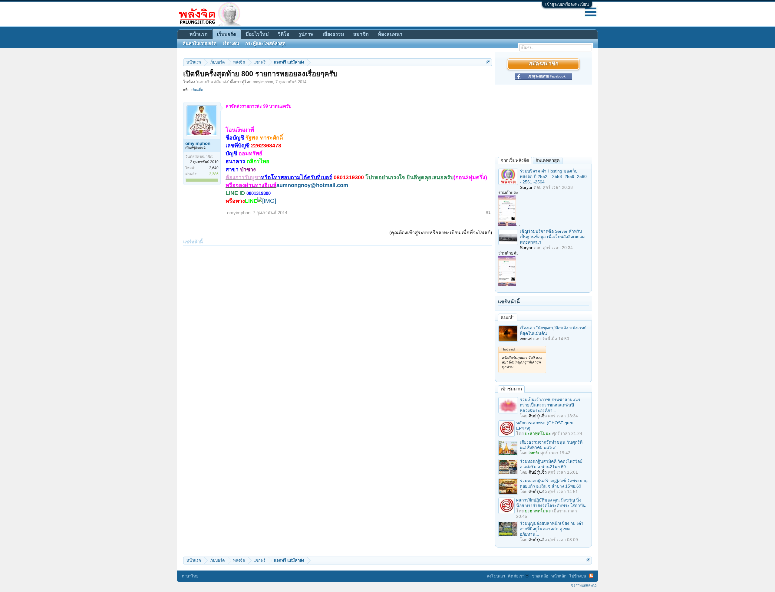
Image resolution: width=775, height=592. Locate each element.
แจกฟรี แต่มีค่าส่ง (212, 82)
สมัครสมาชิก (543, 64)
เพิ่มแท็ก (197, 89)
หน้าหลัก (558, 576)
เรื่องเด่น (231, 43)
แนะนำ (508, 317)
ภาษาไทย (190, 576)
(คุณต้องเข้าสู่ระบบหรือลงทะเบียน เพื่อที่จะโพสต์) (440, 232)
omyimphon (263, 82)
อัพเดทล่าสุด (548, 160)
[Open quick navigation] (488, 62)
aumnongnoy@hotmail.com (312, 185)
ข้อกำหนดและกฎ (583, 585)
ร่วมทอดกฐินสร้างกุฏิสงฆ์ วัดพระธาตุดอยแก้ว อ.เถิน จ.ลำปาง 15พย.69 (554, 483)
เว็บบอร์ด (226, 34)
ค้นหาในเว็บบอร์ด (200, 43)
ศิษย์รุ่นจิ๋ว (538, 415)
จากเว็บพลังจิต (515, 160)
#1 (488, 212)
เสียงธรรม (333, 34)
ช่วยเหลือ (540, 576)
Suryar (526, 187)
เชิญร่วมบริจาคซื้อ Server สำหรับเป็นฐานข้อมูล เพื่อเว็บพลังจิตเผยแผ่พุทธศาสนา (552, 237)
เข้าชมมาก (511, 388)
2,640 (214, 168)
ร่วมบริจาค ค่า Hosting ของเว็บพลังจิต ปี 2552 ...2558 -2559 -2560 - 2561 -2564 (553, 176)
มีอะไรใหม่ (257, 34)
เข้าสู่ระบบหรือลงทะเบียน (567, 4)
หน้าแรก (199, 34)
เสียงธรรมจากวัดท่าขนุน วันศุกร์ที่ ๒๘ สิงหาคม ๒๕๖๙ (551, 445)
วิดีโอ (283, 34)
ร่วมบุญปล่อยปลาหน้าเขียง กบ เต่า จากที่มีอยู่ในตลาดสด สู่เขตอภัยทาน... (551, 529)
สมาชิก (361, 34)
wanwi (526, 338)
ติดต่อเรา (516, 576)
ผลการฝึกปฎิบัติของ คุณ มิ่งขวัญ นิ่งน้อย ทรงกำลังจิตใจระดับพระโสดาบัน (551, 503)
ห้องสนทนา (390, 34)
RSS (591, 576)
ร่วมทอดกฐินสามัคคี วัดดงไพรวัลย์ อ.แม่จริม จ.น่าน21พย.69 (551, 464)
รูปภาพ (306, 34)
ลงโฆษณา (496, 576)
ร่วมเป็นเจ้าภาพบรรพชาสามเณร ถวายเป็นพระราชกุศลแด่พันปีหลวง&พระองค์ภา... (550, 405)
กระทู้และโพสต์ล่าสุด (265, 43)
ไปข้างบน (577, 576)
